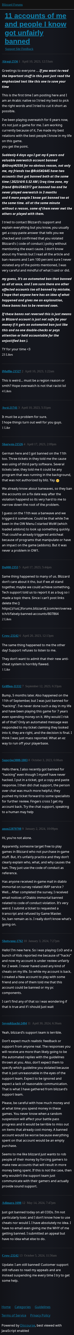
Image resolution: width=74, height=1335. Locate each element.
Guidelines (43, 1307)
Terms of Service (14, 1315)
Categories (23, 1307)
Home (6, 1307)
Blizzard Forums (12, 4)
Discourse (27, 1325)
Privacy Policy (40, 1315)
